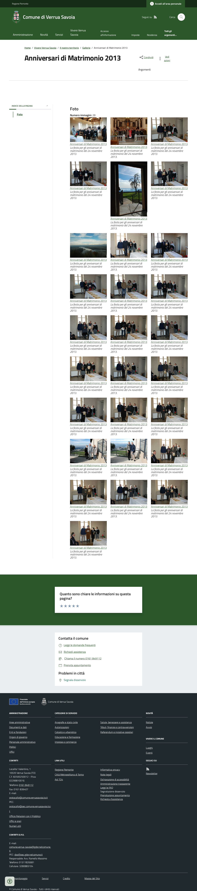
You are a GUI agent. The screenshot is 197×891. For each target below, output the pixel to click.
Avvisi (149, 727)
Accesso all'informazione (108, 33)
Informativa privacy (110, 769)
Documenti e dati (18, 727)
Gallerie (86, 48)
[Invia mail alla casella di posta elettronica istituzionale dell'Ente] (28, 797)
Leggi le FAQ (106, 787)
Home (27, 48)
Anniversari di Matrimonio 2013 (88, 144)
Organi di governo (18, 737)
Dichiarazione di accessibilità (114, 779)
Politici (12, 747)
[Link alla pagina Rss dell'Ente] (148, 769)
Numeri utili (15, 826)
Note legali (105, 774)
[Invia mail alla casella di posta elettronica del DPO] (30, 849)
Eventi (149, 753)
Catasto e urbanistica (65, 732)
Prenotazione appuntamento (115, 795)
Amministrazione (23, 35)
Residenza (152, 35)
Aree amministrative (19, 722)
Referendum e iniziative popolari (116, 732)
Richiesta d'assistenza (111, 799)
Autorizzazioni (62, 727)
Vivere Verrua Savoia (78, 32)
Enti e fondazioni (17, 732)
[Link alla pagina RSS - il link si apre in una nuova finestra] (155, 17)
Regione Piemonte (20, 3)
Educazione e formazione (67, 737)
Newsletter (151, 773)
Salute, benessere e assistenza (116, 722)
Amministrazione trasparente (115, 784)
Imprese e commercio (65, 742)
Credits (66, 878)
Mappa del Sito (92, 878)
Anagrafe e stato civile (66, 722)
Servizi (59, 35)
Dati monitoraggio (18, 878)
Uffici (11, 752)
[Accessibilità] (9, 881)
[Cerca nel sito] (180, 17)
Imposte (135, 35)
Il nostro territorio (69, 48)
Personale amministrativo (22, 742)
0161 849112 (26, 785)
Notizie (149, 722)
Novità (44, 35)
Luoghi (149, 748)
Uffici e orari (15, 821)
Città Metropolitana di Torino (69, 774)
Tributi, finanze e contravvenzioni (117, 727)
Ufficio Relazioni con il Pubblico (24, 816)
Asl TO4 (59, 779)
